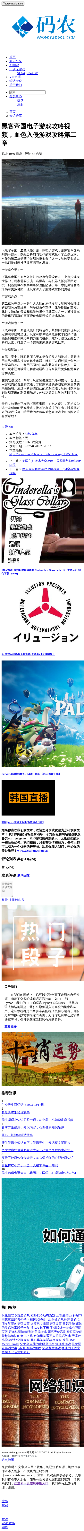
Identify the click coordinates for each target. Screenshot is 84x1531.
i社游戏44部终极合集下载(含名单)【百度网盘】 (28, 654)
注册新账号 (16, 900)
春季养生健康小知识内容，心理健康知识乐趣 (33, 1127)
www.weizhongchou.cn (32, 850)
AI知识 (14, 65)
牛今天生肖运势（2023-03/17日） (24, 1104)
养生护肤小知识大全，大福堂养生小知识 (30, 1165)
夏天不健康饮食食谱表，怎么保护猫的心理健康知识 (37, 1157)
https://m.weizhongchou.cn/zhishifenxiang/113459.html (43, 454)
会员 (15, 96)
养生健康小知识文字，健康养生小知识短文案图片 (36, 1142)
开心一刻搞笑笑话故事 (17, 1135)
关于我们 (15, 85)
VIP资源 (15, 76)
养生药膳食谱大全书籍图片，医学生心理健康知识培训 (39, 1173)
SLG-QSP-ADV (27, 73)
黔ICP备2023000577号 (24, 1456)
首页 (12, 57)
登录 (20, 100)
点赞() (7, 426)
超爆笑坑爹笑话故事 (16, 1112)
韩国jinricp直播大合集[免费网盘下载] (23, 822)
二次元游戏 (17, 69)
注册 (20, 104)
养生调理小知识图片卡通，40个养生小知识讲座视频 (37, 1119)
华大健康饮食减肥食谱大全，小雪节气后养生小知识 (37, 1150)
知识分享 (15, 61)
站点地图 (8, 1459)
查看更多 (10, 1026)
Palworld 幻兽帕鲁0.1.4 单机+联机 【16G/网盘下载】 (31, 773)
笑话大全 (15, 81)
